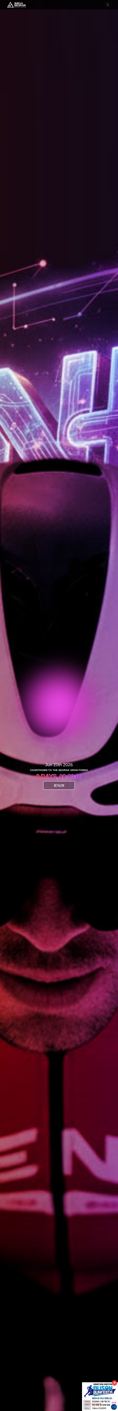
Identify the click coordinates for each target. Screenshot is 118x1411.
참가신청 (59, 785)
